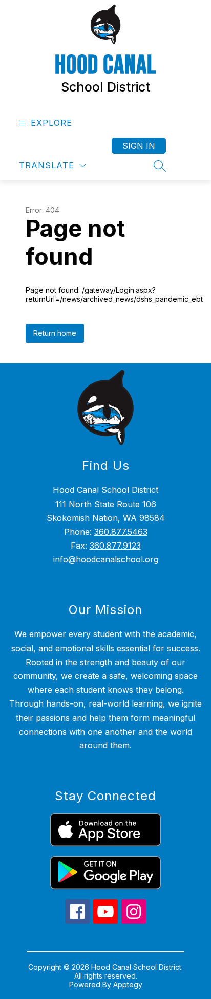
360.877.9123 (115, 545)
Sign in (138, 146)
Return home (54, 333)
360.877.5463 (120, 532)
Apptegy (127, 984)
